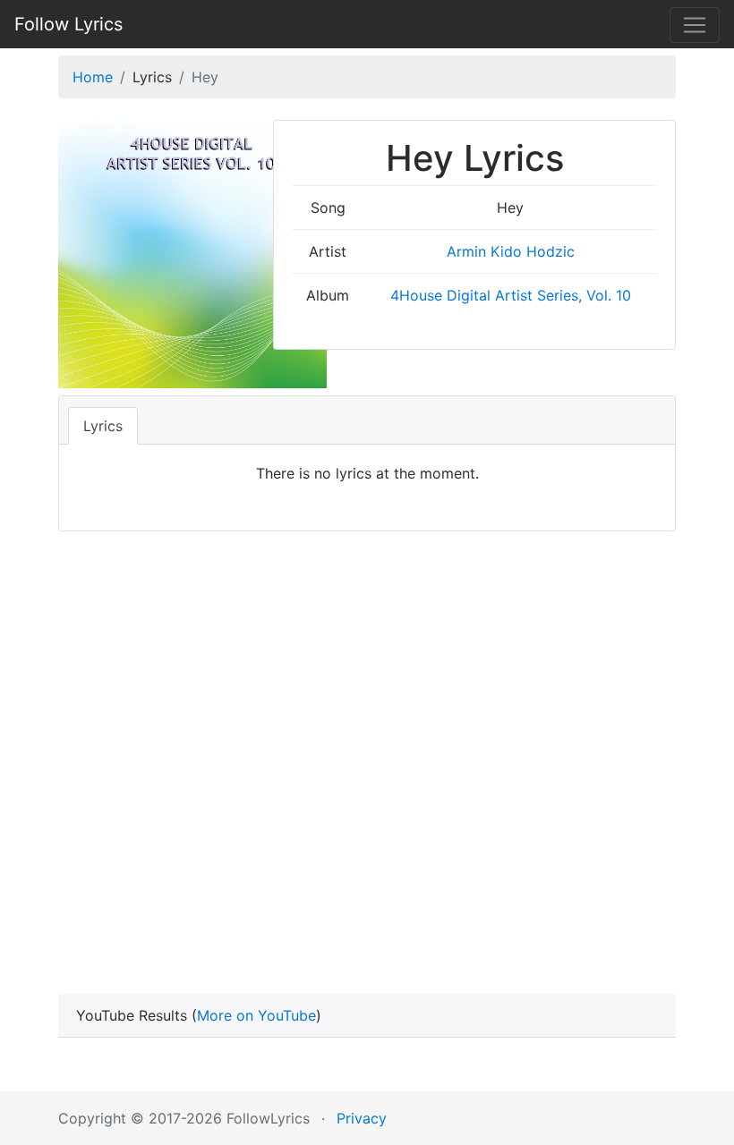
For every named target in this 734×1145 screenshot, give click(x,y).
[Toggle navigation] (695, 25)
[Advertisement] (367, 737)
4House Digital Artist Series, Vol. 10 (510, 295)
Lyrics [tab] (103, 426)
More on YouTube (256, 1015)
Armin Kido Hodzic (511, 251)
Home (93, 77)
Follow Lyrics (68, 24)
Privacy (362, 1118)
